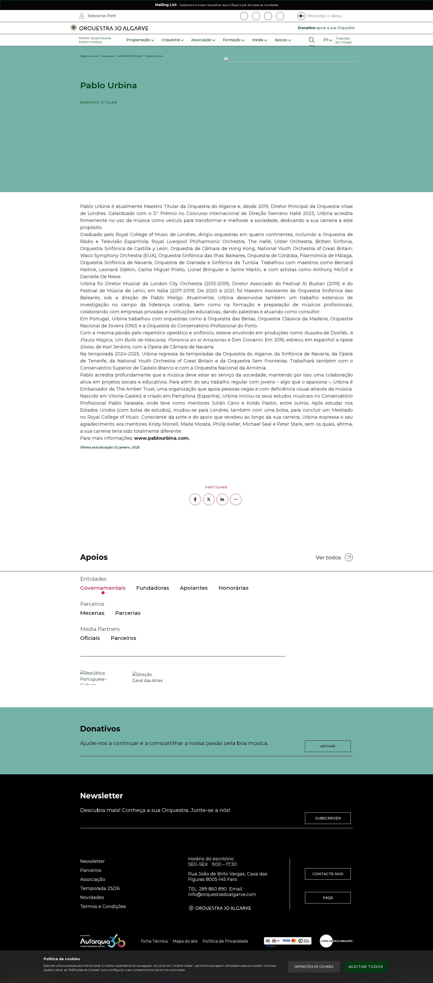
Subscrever (328, 818)
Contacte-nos (327, 874)
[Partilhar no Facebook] (195, 499)
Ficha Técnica (154, 941)
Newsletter (92, 861)
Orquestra (108, 56)
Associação (92, 879)
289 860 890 (213, 889)
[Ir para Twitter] (280, 16)
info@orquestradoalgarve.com (222, 894)
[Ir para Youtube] (268, 16)
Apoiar (327, 746)
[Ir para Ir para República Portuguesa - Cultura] (95, 677)
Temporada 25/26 (100, 888)
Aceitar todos (366, 966)
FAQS (328, 897)
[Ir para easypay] (287, 941)
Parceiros (90, 870)
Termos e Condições (103, 906)
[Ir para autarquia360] (102, 941)
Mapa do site (185, 941)
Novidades (92, 897)
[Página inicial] (109, 28)
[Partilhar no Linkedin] (222, 499)
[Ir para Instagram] (256, 16)
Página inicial (89, 56)
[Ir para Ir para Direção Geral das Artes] (147, 678)
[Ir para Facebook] (244, 16)
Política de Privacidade (225, 941)
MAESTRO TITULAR (130, 56)
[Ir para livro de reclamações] (336, 941)
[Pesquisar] (311, 40)
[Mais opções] (236, 499)
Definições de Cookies (314, 966)
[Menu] (327, 40)
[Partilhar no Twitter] (208, 499)
